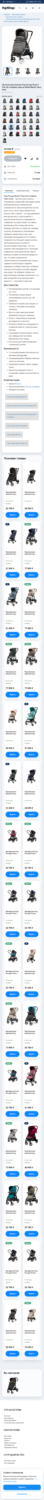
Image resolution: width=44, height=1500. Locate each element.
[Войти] (26, 8)
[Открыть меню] (39, 8)
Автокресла (8, 1418)
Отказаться (22, 1494)
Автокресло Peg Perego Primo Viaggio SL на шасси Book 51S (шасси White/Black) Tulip (12, 853)
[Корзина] (32, 8)
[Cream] (24, 134)
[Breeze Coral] (18, 114)
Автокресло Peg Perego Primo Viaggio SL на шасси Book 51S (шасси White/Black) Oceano (12, 1092)
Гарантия (7, 1438)
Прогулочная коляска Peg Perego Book (21, 406)
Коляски (7, 1416)
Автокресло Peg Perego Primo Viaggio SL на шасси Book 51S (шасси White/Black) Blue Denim (31, 913)
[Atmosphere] (4, 141)
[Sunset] (31, 101)
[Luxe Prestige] (37, 127)
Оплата (7, 1440)
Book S (18, 384)
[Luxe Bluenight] (24, 107)
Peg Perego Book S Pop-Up (17, 443)
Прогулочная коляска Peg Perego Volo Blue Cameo (12, 613)
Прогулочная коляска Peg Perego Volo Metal (11, 793)
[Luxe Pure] (4, 134)
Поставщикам (9, 1463)
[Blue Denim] (11, 101)
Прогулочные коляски (14, 17)
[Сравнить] (31, 158)
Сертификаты (9, 1445)
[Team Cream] (24, 121)
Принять (22, 1487)
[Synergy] (37, 101)
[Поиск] (19, 8)
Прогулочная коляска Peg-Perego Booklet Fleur (31, 1152)
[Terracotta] (4, 121)
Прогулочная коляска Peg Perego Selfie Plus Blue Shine (31, 793)
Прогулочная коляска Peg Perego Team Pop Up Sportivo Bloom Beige (12, 493)
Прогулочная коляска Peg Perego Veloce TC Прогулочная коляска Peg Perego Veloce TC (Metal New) (12, 673)
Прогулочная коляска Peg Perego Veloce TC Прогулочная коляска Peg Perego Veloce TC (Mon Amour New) (12, 1032)
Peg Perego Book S (14, 435)
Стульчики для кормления (14, 1423)
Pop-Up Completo (32, 387)
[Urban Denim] (37, 114)
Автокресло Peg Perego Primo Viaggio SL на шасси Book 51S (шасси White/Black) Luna (12, 1272)
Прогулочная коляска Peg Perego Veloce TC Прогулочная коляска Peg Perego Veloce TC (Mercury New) (12, 1152)
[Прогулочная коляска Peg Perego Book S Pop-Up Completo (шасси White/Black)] (12, 1385)
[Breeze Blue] (11, 114)
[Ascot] (4, 101)
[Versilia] (4, 107)
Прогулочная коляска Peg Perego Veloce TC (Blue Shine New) (30, 553)
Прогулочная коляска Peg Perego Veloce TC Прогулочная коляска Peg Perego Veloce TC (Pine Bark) (31, 673)
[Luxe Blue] (18, 107)
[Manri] (4, 114)
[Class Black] (4, 127)
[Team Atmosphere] (31, 121)
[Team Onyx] (11, 121)
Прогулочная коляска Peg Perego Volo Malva (30, 1092)
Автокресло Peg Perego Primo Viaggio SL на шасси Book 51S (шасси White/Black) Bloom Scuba (12, 972)
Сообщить (12, 158)
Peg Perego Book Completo (17, 426)
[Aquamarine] (37, 134)
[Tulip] (31, 134)
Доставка (7, 1436)
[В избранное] (25, 158)
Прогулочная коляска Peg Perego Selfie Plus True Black (31, 493)
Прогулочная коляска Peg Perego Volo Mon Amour (31, 972)
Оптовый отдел (10, 1461)
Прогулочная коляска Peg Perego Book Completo (21, 415)
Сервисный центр (10, 1447)
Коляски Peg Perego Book (16, 397)
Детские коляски (18, 14)
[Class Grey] (11, 127)
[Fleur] (18, 134)
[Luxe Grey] (31, 107)
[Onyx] (11, 134)
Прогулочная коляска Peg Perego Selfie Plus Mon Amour (12, 733)
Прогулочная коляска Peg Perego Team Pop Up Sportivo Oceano (12, 1212)
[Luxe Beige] (11, 107)
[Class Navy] (18, 127)
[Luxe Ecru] (24, 127)
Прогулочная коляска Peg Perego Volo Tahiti (30, 733)
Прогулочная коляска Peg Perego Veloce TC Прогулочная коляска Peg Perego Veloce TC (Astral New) (31, 613)
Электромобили (10, 1420)
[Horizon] (18, 121)
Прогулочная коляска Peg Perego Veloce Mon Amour (30, 1332)
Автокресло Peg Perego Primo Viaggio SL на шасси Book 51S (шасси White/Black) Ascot (31, 1272)
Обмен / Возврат (10, 1443)
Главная (7, 14)
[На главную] (8, 8)
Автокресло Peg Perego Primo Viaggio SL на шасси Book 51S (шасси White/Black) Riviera (31, 853)
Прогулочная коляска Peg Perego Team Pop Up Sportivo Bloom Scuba (31, 1032)
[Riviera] (18, 101)
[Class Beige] (37, 121)
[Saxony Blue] (24, 101)
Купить (13, 515)
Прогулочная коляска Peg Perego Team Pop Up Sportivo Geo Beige (31, 1212)
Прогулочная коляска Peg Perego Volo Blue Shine (12, 553)
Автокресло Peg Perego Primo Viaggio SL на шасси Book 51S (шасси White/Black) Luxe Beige (12, 913)
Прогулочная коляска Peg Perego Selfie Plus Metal (11, 1332)
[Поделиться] (37, 158)
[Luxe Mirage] (31, 127)
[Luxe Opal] (37, 107)
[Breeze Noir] (31, 114)
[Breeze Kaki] (24, 114)
